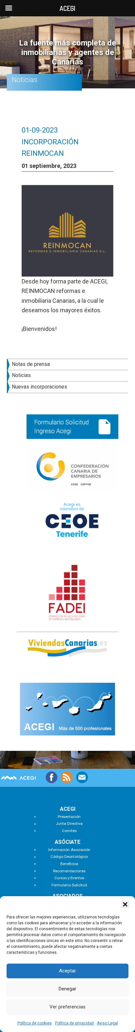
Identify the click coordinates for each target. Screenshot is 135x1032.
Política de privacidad (74, 1023)
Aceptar (67, 971)
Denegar (67, 989)
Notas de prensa (31, 364)
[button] (125, 904)
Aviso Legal (107, 1023)
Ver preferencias (67, 1007)
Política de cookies (34, 1023)
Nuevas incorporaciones (39, 387)
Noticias (21, 375)
